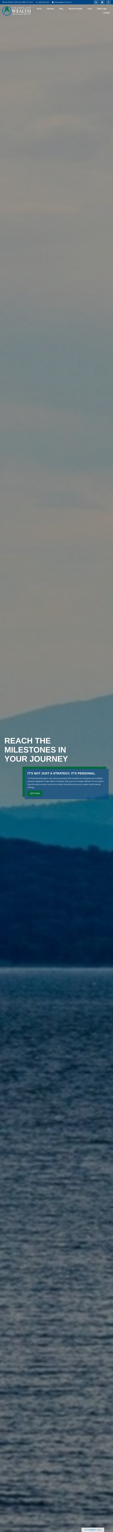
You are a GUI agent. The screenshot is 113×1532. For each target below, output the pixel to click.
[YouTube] (102, 2)
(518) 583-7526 (44, 2)
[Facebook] (108, 2)
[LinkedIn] (96, 2)
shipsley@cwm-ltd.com (63, 2)
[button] (39, 9)
